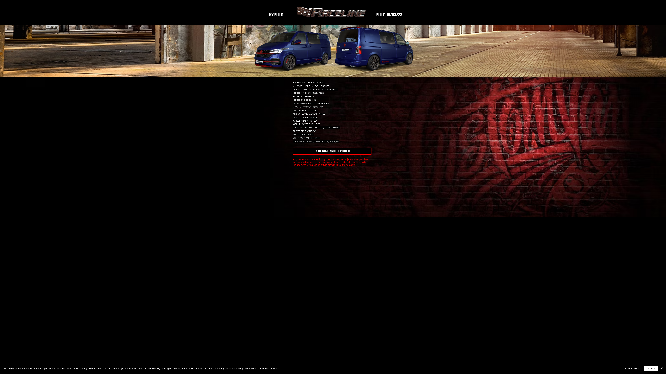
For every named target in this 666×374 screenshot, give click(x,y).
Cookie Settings (630, 368)
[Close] (662, 368)
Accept (651, 368)
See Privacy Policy (269, 368)
